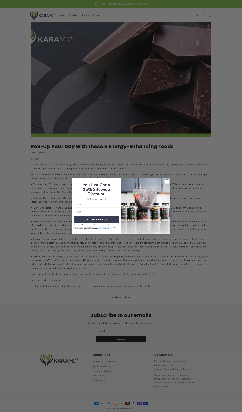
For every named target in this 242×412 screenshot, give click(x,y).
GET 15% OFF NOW (96, 219)
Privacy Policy (102, 228)
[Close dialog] (167, 181)
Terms (107, 228)
